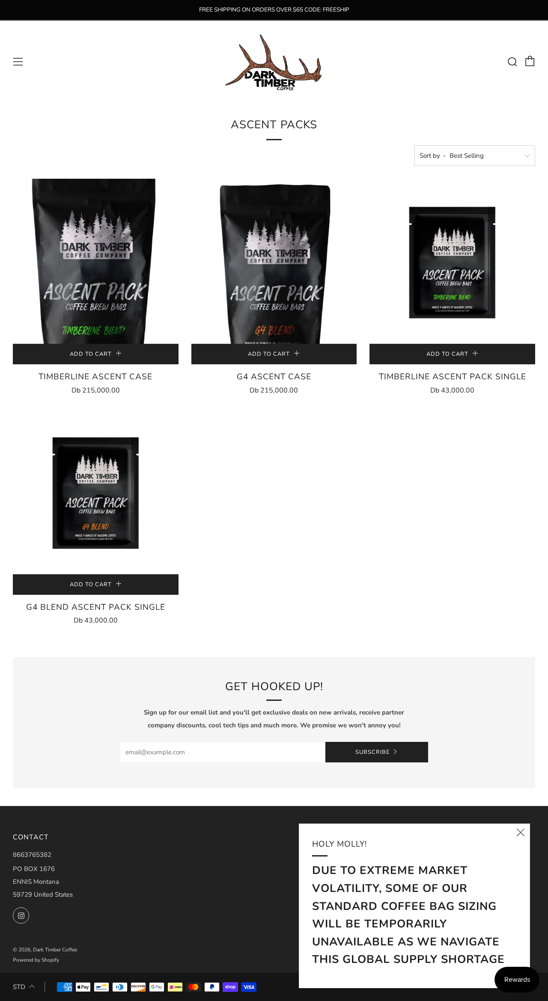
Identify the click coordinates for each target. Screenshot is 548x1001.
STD (19, 987)
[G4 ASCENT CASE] (274, 261)
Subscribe (372, 752)
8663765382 (32, 854)
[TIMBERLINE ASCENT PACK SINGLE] (452, 261)
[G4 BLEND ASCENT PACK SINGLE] (96, 492)
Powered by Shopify (36, 960)
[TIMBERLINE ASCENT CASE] (96, 261)
